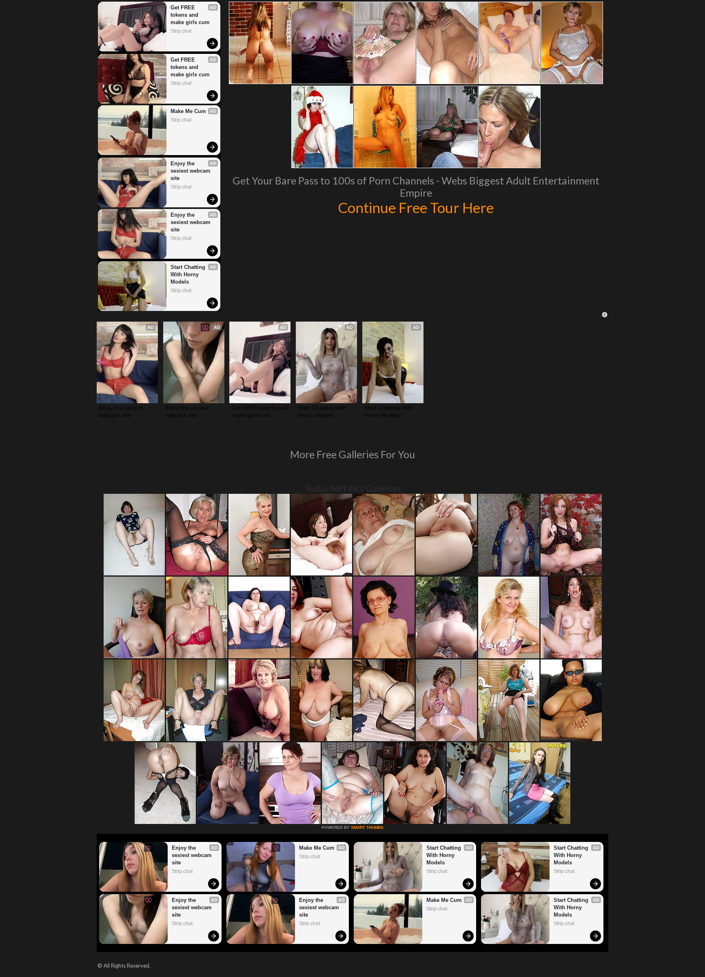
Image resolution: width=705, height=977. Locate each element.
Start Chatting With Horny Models (189, 274)
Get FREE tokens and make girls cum (190, 14)
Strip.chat (181, 31)
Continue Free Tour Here (416, 207)
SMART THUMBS (367, 827)
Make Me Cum (188, 111)
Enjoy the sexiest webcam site (191, 170)
